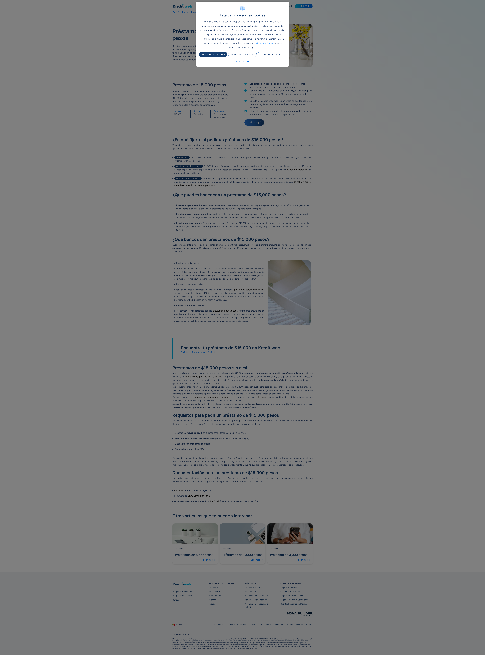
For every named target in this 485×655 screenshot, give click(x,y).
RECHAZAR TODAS (272, 54)
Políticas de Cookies (264, 43)
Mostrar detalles (242, 61)
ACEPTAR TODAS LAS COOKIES (213, 54)
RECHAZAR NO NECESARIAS (242, 54)
